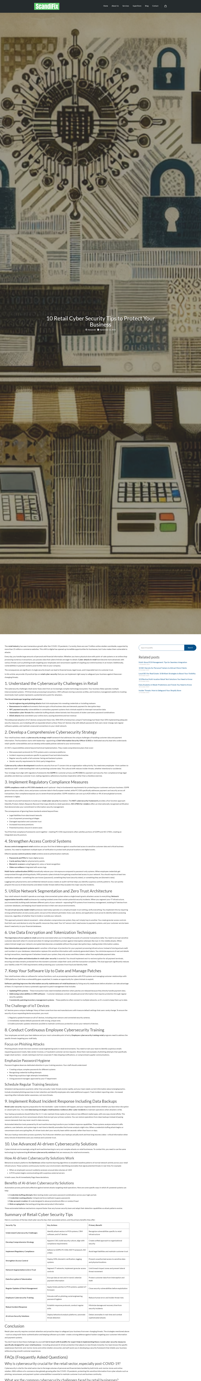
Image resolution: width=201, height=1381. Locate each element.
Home (105, 6)
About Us (115, 6)
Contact (155, 6)
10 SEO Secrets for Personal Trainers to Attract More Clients (163, 668)
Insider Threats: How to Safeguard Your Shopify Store (160, 690)
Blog (147, 6)
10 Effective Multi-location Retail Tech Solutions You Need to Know (165, 679)
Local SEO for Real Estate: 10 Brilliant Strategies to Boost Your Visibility (167, 673)
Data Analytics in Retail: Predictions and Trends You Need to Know (165, 685)
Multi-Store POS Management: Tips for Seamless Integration (163, 662)
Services (125, 6)
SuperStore (137, 6)
